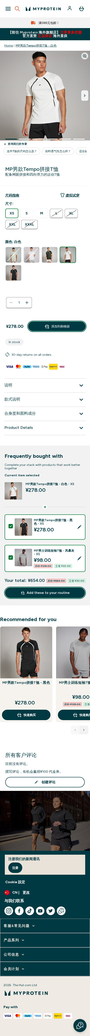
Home (8, 45)
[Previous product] (75, 730)
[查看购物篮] (81, 8)
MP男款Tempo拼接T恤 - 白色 (36, 45)
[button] (80, 1025)
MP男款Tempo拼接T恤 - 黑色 (26, 682)
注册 (15, 867)
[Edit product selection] (79, 527)
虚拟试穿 (73, 195)
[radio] (11, 213)
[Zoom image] (84, 55)
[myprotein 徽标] (43, 8)
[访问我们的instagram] (8, 910)
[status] (19, 302)
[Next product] (84, 730)
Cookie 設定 (15, 882)
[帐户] (70, 9)
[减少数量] (11, 302)
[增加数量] (27, 302)
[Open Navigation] (8, 8)
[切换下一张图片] (84, 95)
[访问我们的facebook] (19, 910)
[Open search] (17, 9)
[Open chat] (61, 910)
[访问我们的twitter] (50, 910)
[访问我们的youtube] (40, 910)
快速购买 (30, 715)
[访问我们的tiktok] (29, 910)
